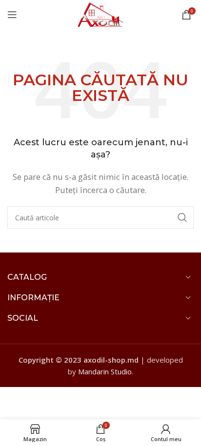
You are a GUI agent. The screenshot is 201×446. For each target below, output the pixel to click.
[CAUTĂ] (182, 217)
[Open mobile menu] (12, 14)
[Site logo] (100, 14)
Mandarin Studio (105, 371)
